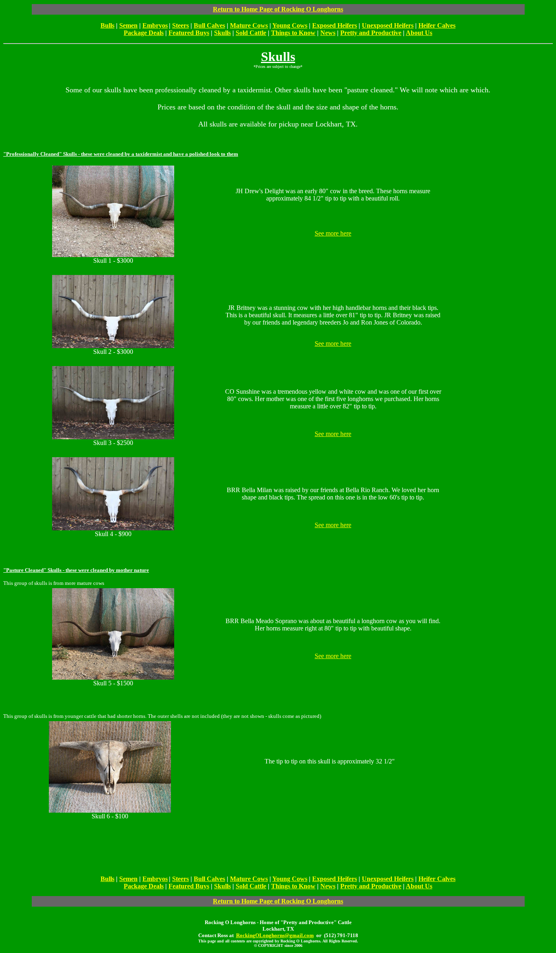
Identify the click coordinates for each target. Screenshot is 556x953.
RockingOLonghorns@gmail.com (275, 935)
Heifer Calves (436, 25)
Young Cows (289, 25)
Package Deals (144, 32)
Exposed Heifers (334, 25)
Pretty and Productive (370, 32)
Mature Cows (249, 25)
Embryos (155, 25)
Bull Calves (209, 25)
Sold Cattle (251, 32)
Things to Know (293, 32)
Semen (128, 25)
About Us (419, 32)
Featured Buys (189, 32)
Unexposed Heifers (388, 25)
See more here (333, 233)
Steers (180, 25)
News (327, 32)
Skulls (222, 32)
